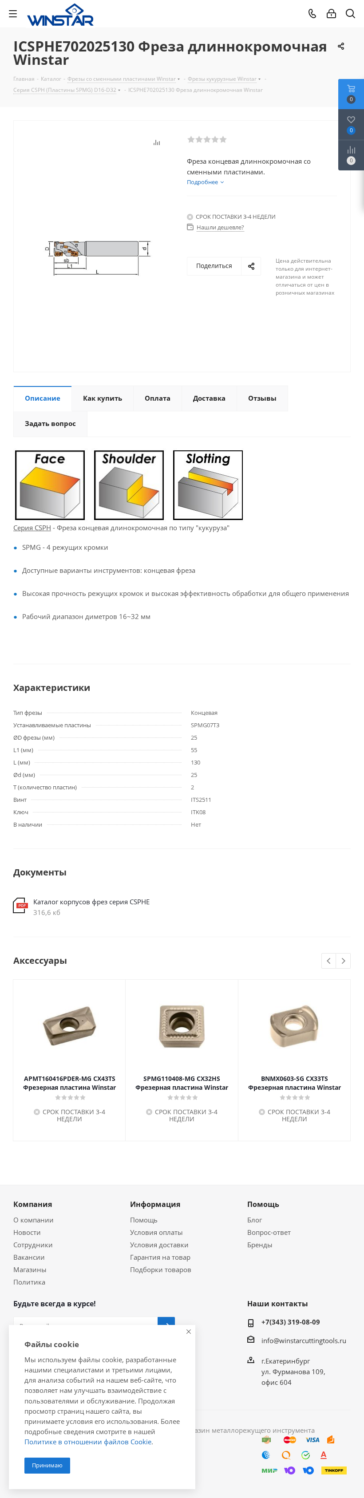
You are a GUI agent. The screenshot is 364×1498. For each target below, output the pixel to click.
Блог (254, 1219)
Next (343, 961)
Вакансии (29, 1257)
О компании (33, 1219)
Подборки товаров (160, 1269)
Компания (32, 1204)
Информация (155, 1204)
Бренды (260, 1244)
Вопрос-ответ (269, 1232)
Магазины (30, 1269)
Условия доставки (159, 1244)
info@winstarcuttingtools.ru (303, 1340)
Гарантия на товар (160, 1257)
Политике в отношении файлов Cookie (87, 1441)
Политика (29, 1281)
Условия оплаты (156, 1232)
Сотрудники (33, 1244)
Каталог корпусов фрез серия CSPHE (91, 901)
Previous (329, 961)
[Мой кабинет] (331, 13)
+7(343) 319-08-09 (290, 1321)
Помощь (144, 1219)
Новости (27, 1232)
